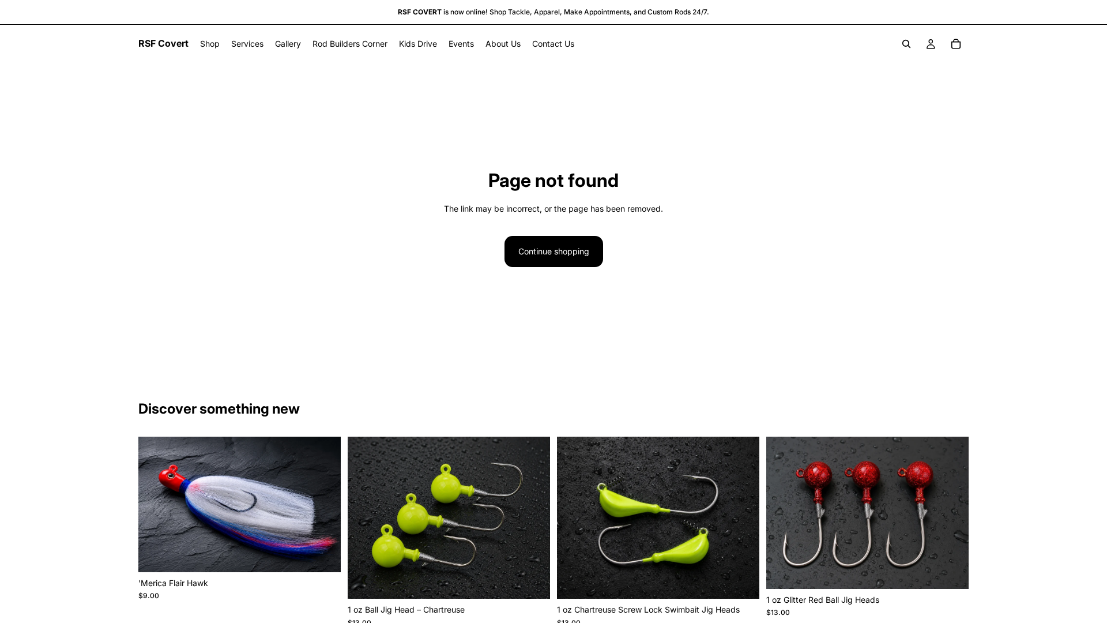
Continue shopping (553, 251)
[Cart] (956, 44)
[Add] (532, 581)
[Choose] (322, 554)
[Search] (906, 44)
